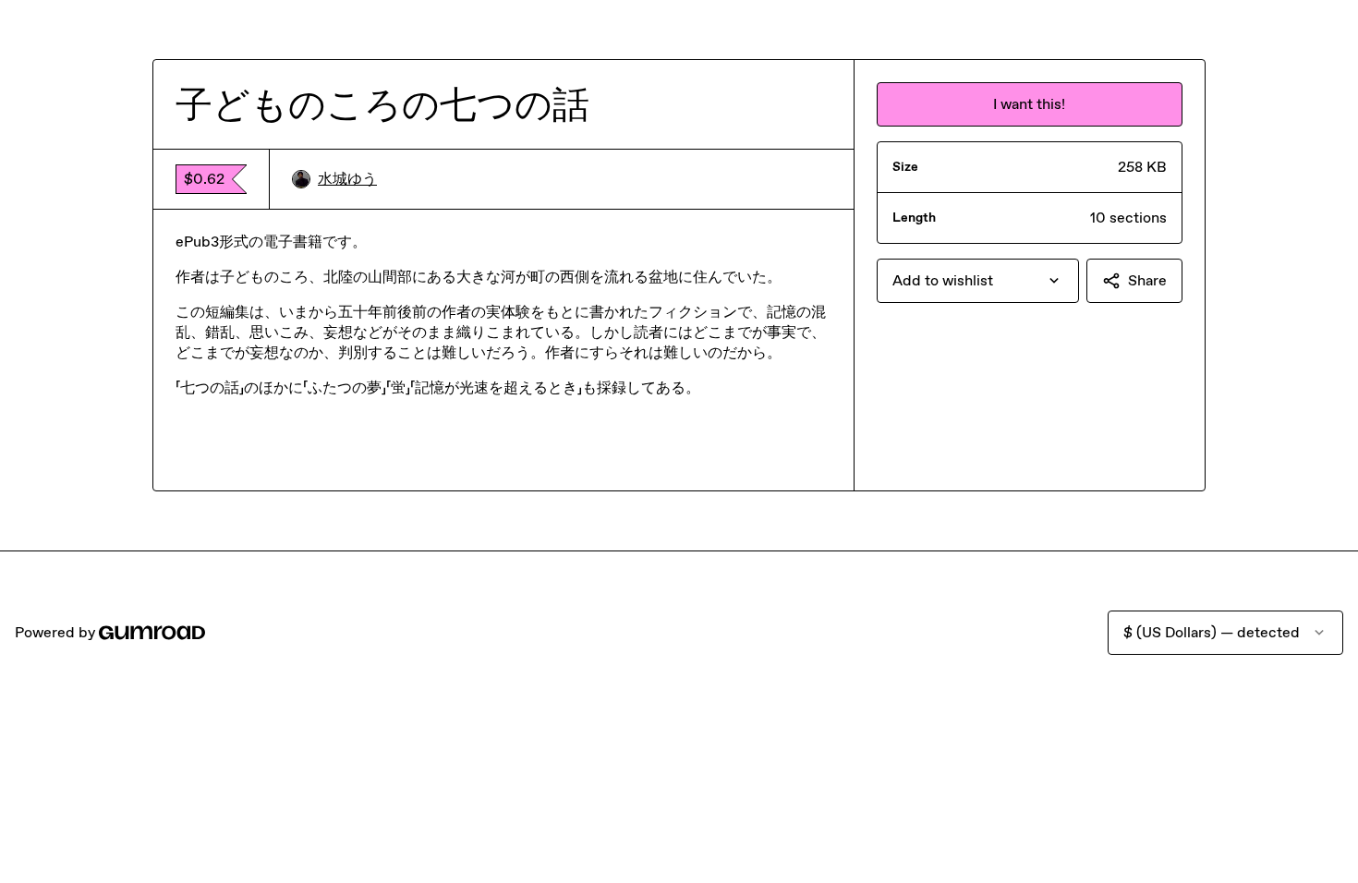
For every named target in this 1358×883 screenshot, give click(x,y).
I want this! (1029, 104)
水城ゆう (347, 178)
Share (1147, 280)
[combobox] (978, 281)
